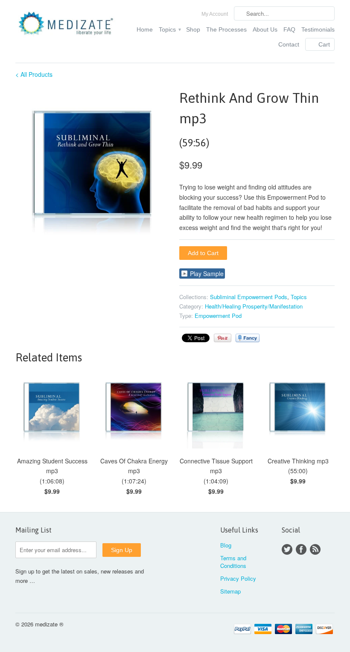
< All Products (33, 74)
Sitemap (230, 591)
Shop (193, 29)
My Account (214, 14)
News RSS (315, 549)
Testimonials (318, 29)
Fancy (248, 338)
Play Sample (207, 273)
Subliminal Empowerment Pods (248, 297)
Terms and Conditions (233, 562)
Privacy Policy (238, 578)
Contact (288, 44)
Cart (324, 44)
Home (145, 29)
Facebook (301, 549)
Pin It (222, 338)
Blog (225, 545)
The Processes (226, 29)
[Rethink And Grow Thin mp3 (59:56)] (93, 169)
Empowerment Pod (218, 315)
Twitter (287, 549)
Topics (169, 29)
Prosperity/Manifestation (272, 306)
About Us (265, 29)
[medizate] (65, 26)
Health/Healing (223, 306)
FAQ (289, 29)
